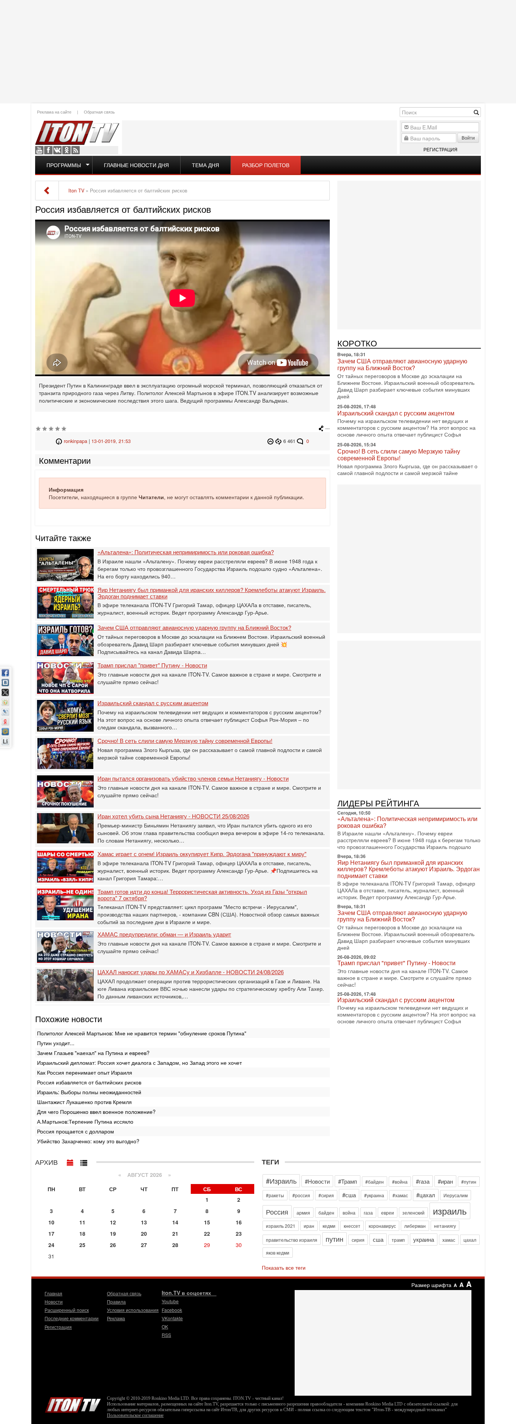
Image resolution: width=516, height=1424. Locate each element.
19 (113, 1233)
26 (113, 1245)
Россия (277, 1211)
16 (239, 1222)
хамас (448, 1239)
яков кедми (277, 1252)
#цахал (425, 1195)
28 (175, 1245)
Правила (116, 1301)
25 (82, 1245)
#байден (374, 1181)
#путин (468, 1181)
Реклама (116, 1318)
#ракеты (275, 1195)
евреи (387, 1212)
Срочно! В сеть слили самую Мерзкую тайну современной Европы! (184, 741)
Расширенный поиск (67, 1310)
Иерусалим (455, 1195)
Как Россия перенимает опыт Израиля (84, 1072)
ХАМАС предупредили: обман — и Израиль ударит (164, 934)
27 (144, 1245)
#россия (301, 1195)
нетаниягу (445, 1226)
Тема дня (205, 165)
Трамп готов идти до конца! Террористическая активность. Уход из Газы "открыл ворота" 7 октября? (202, 895)
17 (51, 1233)
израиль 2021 (280, 1226)
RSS (75, 150)
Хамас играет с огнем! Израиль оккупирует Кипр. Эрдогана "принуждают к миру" (201, 854)
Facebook (48, 150)
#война (400, 1181)
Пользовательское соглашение (135, 1415)
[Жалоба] (271, 441)
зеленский (413, 1212)
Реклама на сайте (54, 112)
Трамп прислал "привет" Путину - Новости (152, 665)
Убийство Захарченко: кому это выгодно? (88, 1141)
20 (144, 1233)
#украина (374, 1195)
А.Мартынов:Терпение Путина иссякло (85, 1121)
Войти (468, 137)
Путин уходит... (55, 1043)
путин (334, 1239)
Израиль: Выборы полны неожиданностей (89, 1092)
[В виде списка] (84, 1161)
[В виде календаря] (70, 1161)
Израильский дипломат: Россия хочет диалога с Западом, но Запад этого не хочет (139, 1062)
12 (113, 1222)
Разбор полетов (265, 165)
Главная (53, 1293)
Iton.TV (73, 1403)
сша (378, 1239)
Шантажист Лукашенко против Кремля (84, 1102)
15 (207, 1222)
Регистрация (440, 149)
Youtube (39, 150)
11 (82, 1222)
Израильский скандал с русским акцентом (152, 703)
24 (51, 1245)
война (349, 1212)
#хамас (400, 1195)
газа (368, 1212)
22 (207, 1233)
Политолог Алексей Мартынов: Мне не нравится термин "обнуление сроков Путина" (141, 1033)
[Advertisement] (258, 51)
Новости (54, 1301)
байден (326, 1212)
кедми (329, 1226)
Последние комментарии (72, 1318)
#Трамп (347, 1181)
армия (303, 1212)
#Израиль (281, 1181)
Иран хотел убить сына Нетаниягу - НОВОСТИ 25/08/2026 (173, 816)
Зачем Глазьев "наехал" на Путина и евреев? (93, 1052)
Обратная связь (99, 112)
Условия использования (133, 1310)
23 (239, 1233)
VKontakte (57, 150)
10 (51, 1222)
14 (175, 1222)
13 (144, 1222)
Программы (63, 165)
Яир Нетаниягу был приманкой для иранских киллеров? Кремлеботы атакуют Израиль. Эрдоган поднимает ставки (211, 593)
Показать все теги (284, 1267)
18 (82, 1233)
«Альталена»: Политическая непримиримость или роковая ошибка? (185, 552)
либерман (415, 1226)
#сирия (326, 1195)
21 (175, 1233)
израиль (450, 1210)
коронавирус (382, 1226)
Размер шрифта (431, 1285)
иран (309, 1226)
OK (66, 150)
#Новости (317, 1181)
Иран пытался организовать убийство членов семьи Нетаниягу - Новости (193, 778)
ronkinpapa (75, 441)
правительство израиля (291, 1239)
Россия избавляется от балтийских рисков (89, 1082)
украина (423, 1239)
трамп (398, 1239)
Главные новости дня (136, 165)
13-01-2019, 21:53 (111, 441)
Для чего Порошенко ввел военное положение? (96, 1111)
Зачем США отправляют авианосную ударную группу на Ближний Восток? (194, 627)
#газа (422, 1181)
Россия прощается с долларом (75, 1131)
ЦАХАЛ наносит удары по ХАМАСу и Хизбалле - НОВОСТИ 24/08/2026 (190, 972)
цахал (469, 1239)
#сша (349, 1195)
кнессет (352, 1226)
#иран (445, 1181)
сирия (358, 1239)
